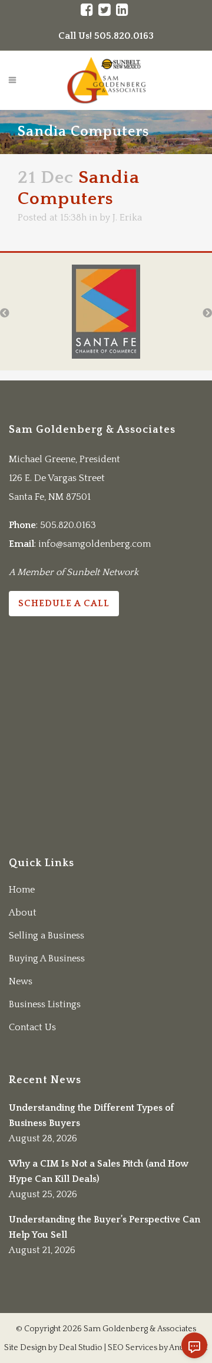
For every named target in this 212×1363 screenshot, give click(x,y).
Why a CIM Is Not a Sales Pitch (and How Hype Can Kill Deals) (98, 1171)
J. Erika (127, 217)
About (23, 912)
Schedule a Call (64, 603)
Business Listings (45, 1004)
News (20, 981)
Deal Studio (80, 1347)
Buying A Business (47, 958)
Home (22, 889)
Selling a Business (46, 935)
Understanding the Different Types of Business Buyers (91, 1115)
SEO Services (132, 1347)
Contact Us (32, 1027)
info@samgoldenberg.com (94, 544)
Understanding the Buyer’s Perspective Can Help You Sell (104, 1227)
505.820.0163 (68, 525)
